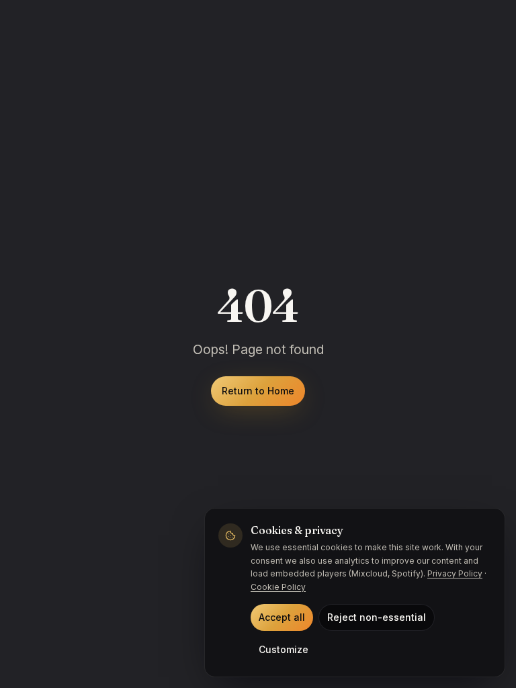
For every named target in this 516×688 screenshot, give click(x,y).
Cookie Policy (278, 587)
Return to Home (258, 390)
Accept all (282, 617)
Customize (283, 649)
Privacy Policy (454, 573)
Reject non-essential (376, 617)
